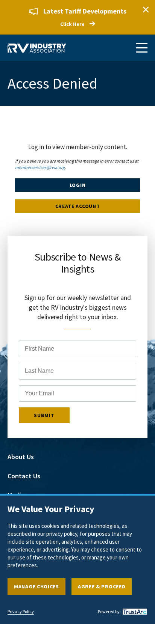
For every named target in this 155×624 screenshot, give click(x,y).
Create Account (77, 206)
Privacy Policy (21, 611)
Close (145, 9)
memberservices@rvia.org (40, 167)
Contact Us (24, 476)
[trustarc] (134, 612)
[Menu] (141, 48)
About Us (21, 456)
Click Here (72, 24)
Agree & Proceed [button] (102, 586)
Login (78, 185)
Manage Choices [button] (36, 586)
